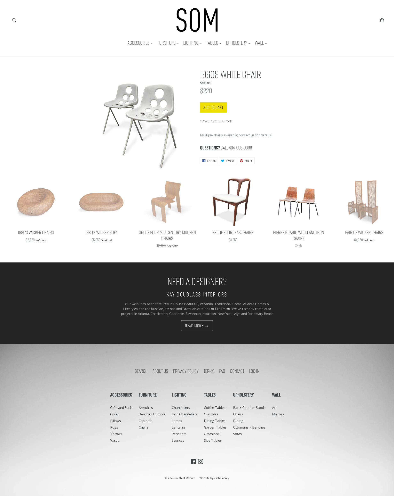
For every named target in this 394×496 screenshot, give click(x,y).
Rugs (114, 427)
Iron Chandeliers (184, 414)
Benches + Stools (152, 414)
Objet (114, 414)
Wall (262, 42)
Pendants (179, 434)
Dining (238, 420)
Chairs (144, 427)
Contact (237, 370)
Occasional (212, 434)
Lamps (177, 420)
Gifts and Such (121, 407)
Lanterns (179, 427)
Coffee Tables (214, 407)
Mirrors (278, 414)
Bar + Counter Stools (249, 407)
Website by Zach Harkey (214, 478)
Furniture (168, 42)
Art (274, 407)
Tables (214, 42)
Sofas (237, 434)
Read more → (197, 325)
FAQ (222, 370)
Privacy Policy (186, 370)
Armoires (146, 407)
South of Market (184, 478)
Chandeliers (181, 407)
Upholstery (239, 42)
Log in (254, 370)
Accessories (141, 42)
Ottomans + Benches (249, 427)
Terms (209, 370)
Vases (114, 440)
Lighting (193, 42)
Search (141, 370)
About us (160, 370)
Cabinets (145, 420)
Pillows (115, 420)
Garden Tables (215, 427)
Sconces (178, 440)
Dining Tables (215, 420)
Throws (116, 434)
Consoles (211, 414)
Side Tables (213, 440)
